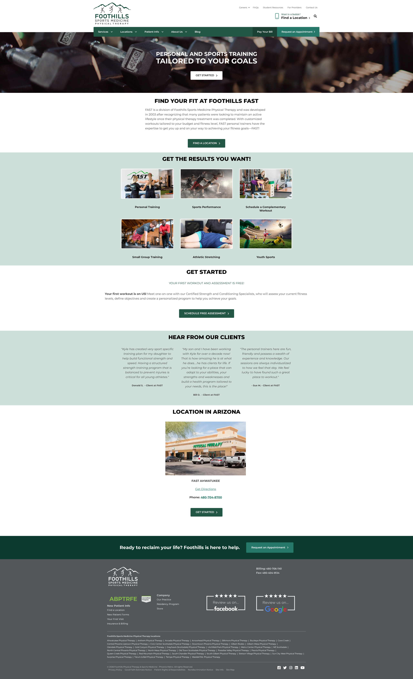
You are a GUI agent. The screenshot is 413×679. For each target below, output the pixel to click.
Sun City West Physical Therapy (287, 653)
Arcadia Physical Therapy (177, 640)
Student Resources (273, 7)
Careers (243, 7)
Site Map (230, 670)
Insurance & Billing (117, 623)
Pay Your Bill (264, 31)
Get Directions (205, 489)
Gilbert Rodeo (237, 644)
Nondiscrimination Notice (200, 670)
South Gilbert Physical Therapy (221, 653)
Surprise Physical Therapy (119, 657)
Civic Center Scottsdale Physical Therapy (170, 644)
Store (160, 608)
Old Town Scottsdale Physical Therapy (197, 650)
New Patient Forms (118, 614)
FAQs (256, 7)
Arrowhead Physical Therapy (206, 640)
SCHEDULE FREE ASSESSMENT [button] (205, 313)
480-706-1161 (274, 568)
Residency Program (168, 604)
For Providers (294, 7)
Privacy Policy (115, 670)
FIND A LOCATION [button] (205, 143)
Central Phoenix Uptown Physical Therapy (127, 644)
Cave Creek (283, 640)
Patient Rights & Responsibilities (169, 670)
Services (103, 31)
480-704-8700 (211, 497)
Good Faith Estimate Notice (138, 670)
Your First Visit (115, 619)
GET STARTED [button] (205, 75)
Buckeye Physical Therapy (262, 640)
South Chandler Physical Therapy (188, 653)
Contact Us (311, 7)
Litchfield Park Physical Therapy (223, 647)
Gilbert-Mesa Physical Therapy (261, 644)
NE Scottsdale (280, 647)
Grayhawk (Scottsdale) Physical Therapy (186, 647)
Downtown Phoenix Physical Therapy (210, 644)
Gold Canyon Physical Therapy (149, 647)
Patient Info (152, 31)
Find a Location (116, 610)
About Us (177, 31)
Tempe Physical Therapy (177, 657)
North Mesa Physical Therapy (162, 650)
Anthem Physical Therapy (150, 640)
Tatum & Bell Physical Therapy (148, 657)
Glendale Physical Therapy (119, 647)
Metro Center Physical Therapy (256, 647)
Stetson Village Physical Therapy (254, 653)
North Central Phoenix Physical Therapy (126, 650)
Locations (126, 31)
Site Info (220, 670)
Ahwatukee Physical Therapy (121, 640)
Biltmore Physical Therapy (234, 640)
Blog (197, 31)
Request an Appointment (297, 31)
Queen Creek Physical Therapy (121, 653)
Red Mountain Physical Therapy (154, 653)
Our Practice (164, 599)
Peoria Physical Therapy (263, 650)
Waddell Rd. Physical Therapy (206, 657)
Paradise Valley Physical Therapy (233, 650)
